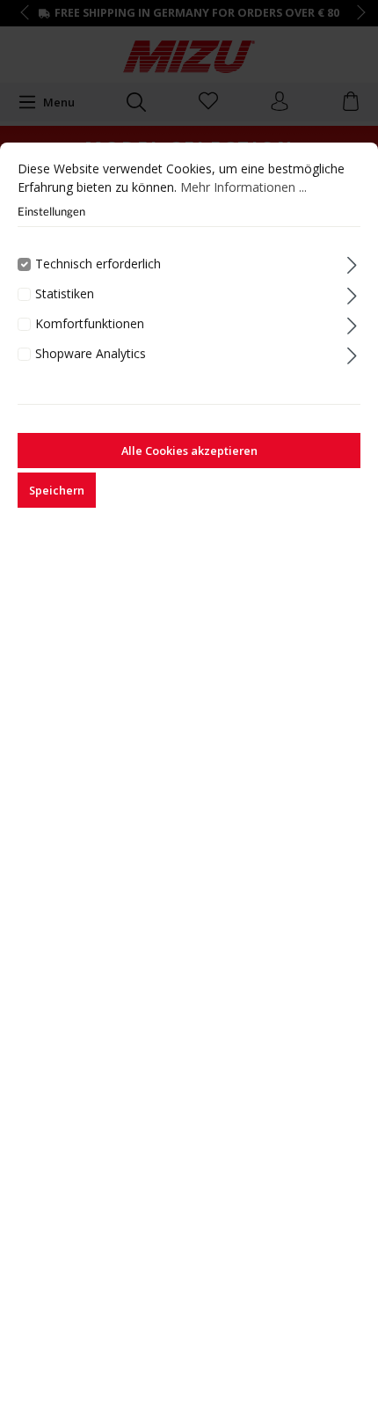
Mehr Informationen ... (243, 187)
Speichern (56, 490)
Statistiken (64, 293)
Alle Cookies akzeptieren (189, 450)
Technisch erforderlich (98, 263)
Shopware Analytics (90, 353)
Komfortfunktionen (89, 323)
